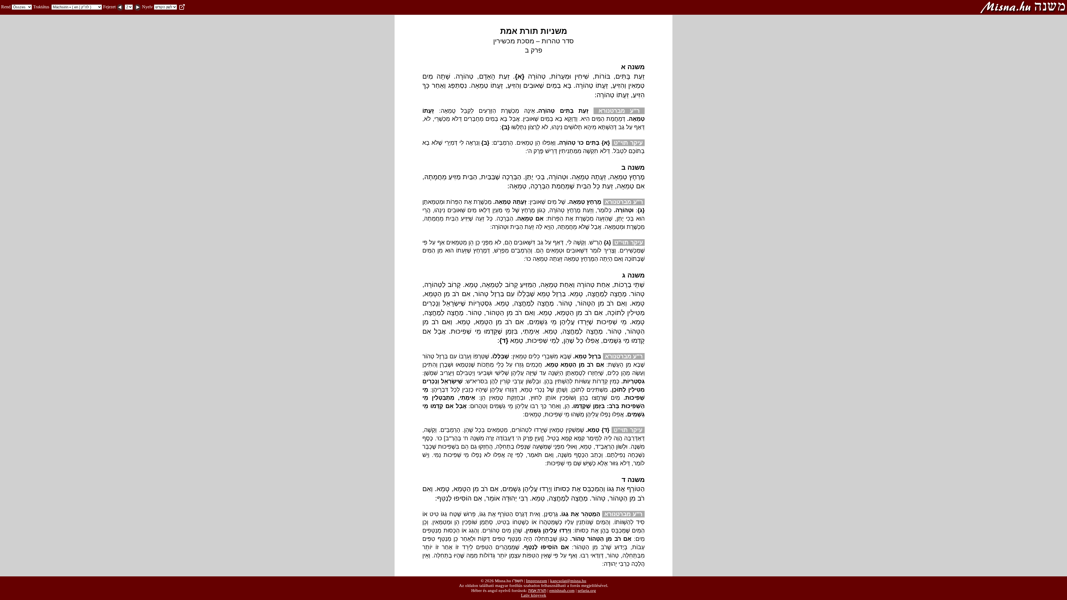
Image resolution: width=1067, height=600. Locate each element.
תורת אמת (537, 590)
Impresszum (536, 581)
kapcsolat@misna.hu (568, 581)
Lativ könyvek (533, 595)
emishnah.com (562, 590)
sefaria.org (587, 590)
